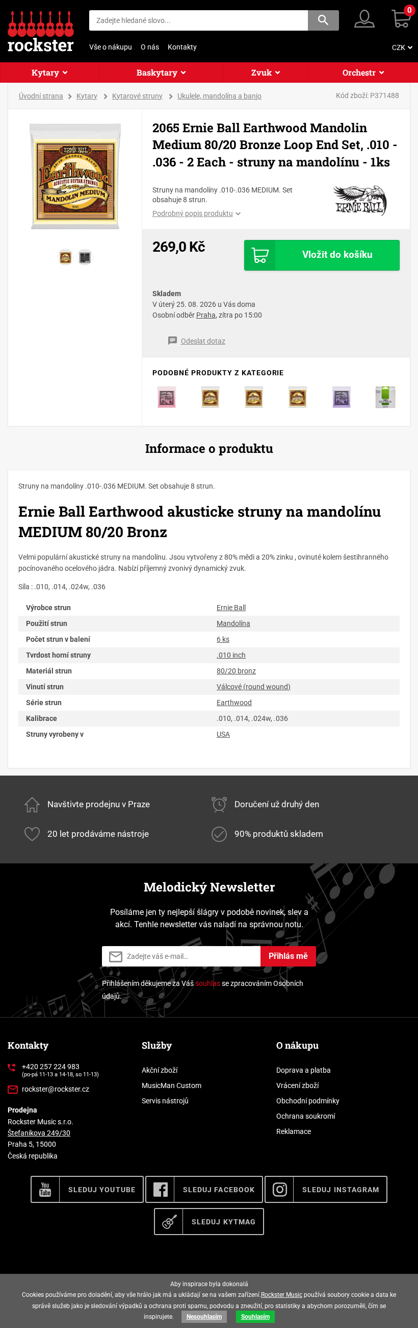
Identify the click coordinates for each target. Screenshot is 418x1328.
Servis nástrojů (165, 1101)
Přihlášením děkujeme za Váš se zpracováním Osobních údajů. (202, 989)
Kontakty (182, 47)
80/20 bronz (236, 671)
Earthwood (234, 702)
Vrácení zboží (297, 1085)
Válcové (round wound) (254, 687)
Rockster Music (281, 1294)
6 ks (223, 639)
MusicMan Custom (171, 1085)
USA (223, 734)
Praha (206, 315)
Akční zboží (159, 1070)
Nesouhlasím (204, 1316)
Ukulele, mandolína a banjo (219, 96)
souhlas (207, 983)
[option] (75, 176)
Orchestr (359, 72)
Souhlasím (255, 1316)
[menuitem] (401, 47)
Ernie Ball (231, 607)
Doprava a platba (303, 1070)
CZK (398, 47)
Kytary (45, 72)
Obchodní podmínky (307, 1101)
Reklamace (293, 1131)
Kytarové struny (137, 96)
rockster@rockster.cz (55, 1089)
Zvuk (261, 72)
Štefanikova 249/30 (39, 1133)
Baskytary (157, 72)
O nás (150, 47)
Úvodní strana (41, 96)
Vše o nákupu (110, 47)
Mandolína (233, 623)
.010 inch (231, 655)
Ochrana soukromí (305, 1116)
